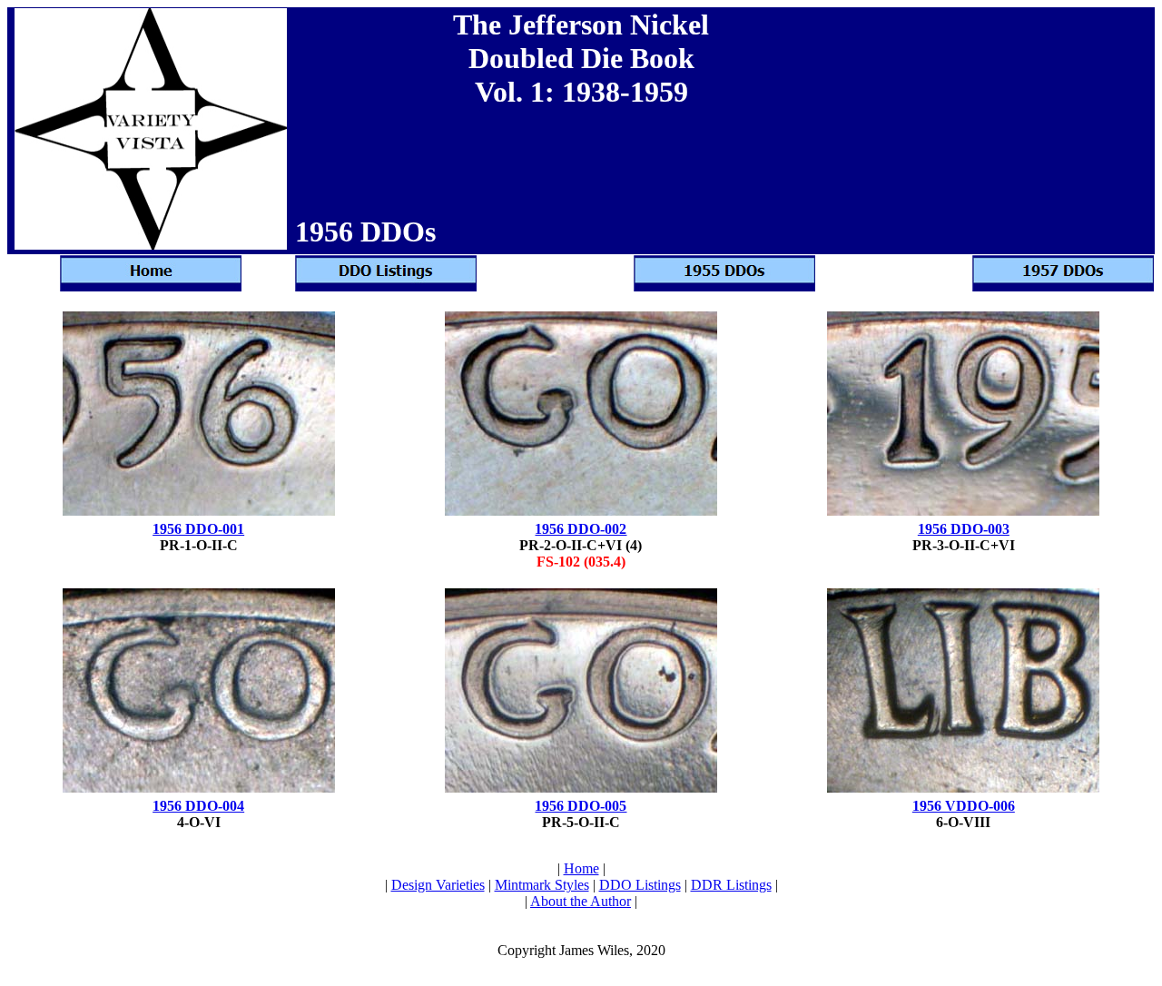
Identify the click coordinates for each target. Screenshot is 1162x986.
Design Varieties (438, 884)
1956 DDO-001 (198, 529)
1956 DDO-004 (198, 805)
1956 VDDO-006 (963, 805)
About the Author (580, 901)
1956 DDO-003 (963, 529)
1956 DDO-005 (580, 805)
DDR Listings (731, 884)
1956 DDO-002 (580, 529)
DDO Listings (640, 884)
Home (581, 868)
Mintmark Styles (542, 884)
